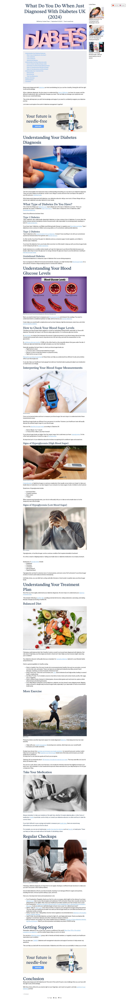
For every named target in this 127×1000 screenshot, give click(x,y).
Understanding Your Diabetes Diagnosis (35, 53)
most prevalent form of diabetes (45, 234)
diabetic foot (30, 901)
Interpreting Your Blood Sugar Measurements (38, 65)
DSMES (35, 940)
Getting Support (29, 79)
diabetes (41, 87)
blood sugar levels (77, 262)
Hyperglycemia (27, 483)
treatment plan (37, 195)
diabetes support (36, 935)
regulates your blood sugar (48, 753)
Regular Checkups (30, 78)
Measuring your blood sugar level (32, 357)
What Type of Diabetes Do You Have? (36, 55)
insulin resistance (43, 246)
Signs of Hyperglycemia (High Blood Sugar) (38, 67)
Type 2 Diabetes (31, 58)
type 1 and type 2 (47, 208)
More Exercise (30, 74)
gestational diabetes (29, 210)
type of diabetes (63, 92)
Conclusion (28, 81)
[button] (118, 5)
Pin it (61, 997)
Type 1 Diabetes (31, 56)
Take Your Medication (32, 76)
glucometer (27, 335)
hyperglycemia (75, 434)
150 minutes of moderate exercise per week (54, 759)
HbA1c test (38, 907)
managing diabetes (61, 659)
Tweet (50, 997)
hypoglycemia (52, 436)
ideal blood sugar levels (37, 426)
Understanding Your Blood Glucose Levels (36, 62)
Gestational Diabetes (32, 60)
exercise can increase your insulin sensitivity (49, 751)
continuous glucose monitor (32, 342)
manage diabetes (67, 319)
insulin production (32, 223)
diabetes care (43, 207)
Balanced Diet (30, 72)
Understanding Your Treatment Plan (34, 71)
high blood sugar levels (29, 252)
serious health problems (30, 324)
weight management (41, 745)
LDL (54, 672)
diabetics (63, 740)
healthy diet (40, 598)
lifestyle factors (52, 235)
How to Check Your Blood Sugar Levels (37, 64)
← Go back (26, 994)
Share (55, 997)
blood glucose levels (76, 226)
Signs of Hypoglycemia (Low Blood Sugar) (37, 69)
